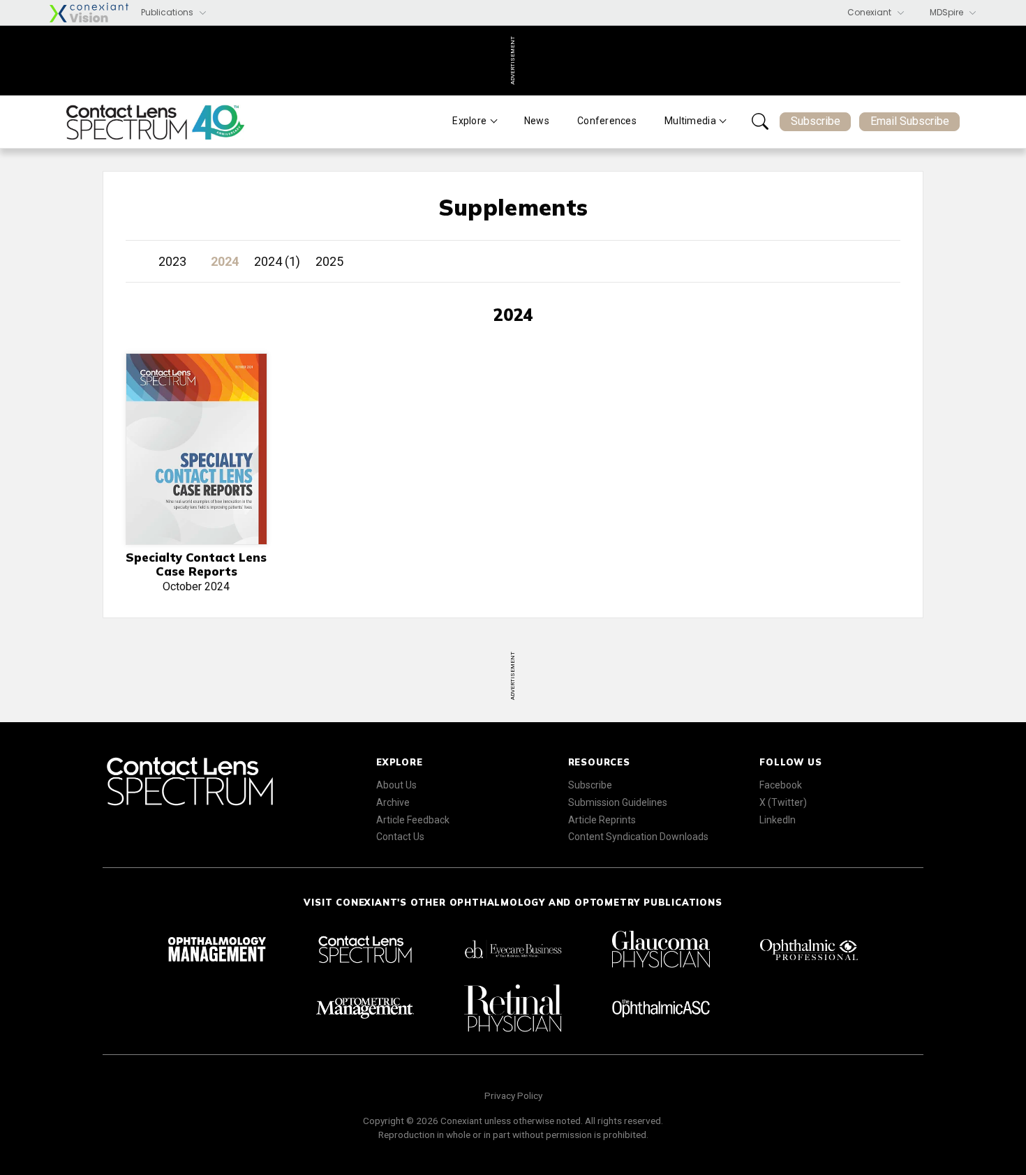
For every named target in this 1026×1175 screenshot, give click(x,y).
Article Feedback (412, 819)
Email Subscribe (909, 121)
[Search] (760, 121)
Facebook (780, 785)
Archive (393, 802)
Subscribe (815, 121)
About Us (396, 785)
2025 (329, 261)
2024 (225, 261)
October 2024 (196, 572)
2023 (172, 261)
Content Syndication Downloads (638, 836)
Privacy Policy (513, 1095)
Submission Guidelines (617, 802)
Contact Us (400, 836)
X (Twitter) (783, 802)
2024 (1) (277, 261)
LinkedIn (777, 819)
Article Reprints (602, 819)
